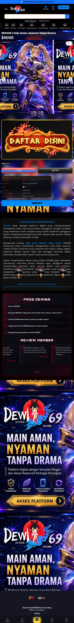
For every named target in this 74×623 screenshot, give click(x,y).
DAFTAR (55, 170)
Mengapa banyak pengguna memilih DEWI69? (24, 332)
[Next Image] (70, 79)
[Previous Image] (3, 79)
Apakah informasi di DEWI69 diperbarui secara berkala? (28, 326)
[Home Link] (17, 9)
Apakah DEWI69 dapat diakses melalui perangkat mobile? (28, 319)
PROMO (7, 621)
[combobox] (35, 16)
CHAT (66, 621)
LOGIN (19, 170)
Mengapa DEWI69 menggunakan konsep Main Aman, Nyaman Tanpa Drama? (35, 313)
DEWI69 (37, 203)
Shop (6, 9)
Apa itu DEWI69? (14, 306)
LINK (52, 621)
